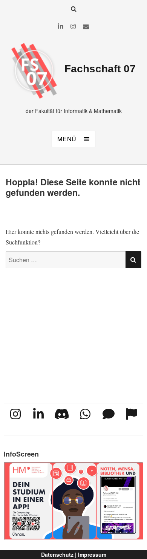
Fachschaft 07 (100, 69)
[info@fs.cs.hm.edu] (86, 26)
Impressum (92, 554)
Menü (67, 138)
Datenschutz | (59, 554)
